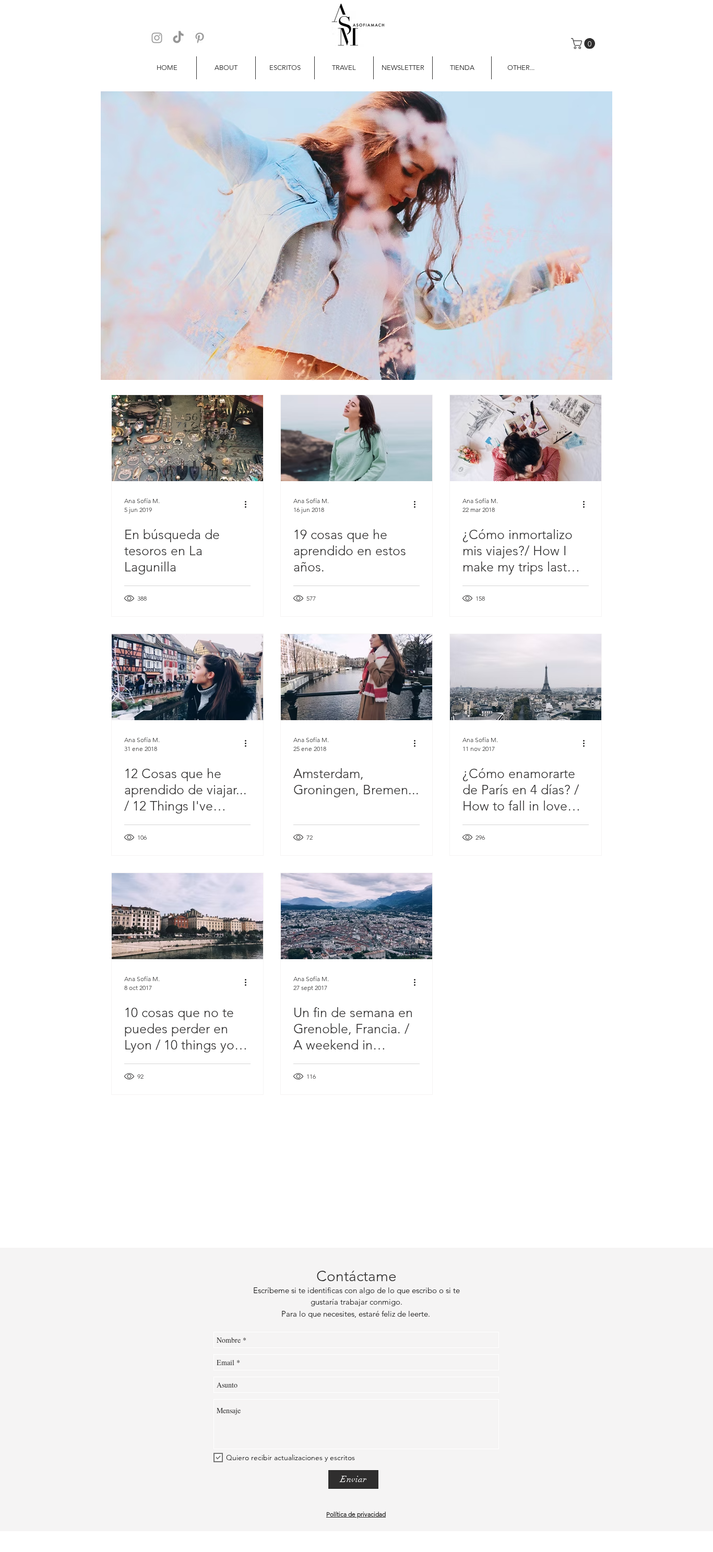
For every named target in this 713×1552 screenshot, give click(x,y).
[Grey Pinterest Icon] (200, 38)
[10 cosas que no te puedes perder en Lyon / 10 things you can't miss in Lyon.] (187, 916)
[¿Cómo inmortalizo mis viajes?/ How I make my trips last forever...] (525, 438)
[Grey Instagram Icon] (157, 38)
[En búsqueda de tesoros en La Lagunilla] (187, 438)
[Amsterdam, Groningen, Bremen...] (356, 677)
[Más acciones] (249, 504)
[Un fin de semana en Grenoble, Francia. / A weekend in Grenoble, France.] (356, 916)
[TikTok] (178, 38)
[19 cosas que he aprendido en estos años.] (356, 438)
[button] (584, 43)
